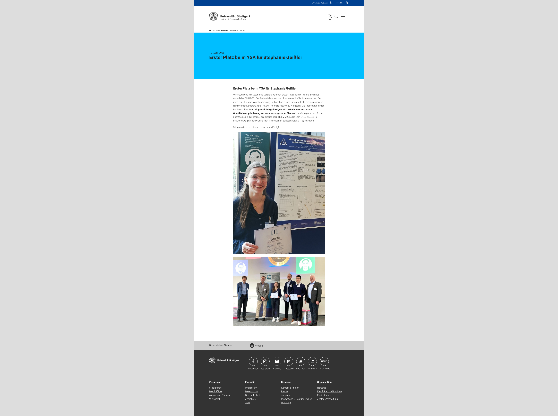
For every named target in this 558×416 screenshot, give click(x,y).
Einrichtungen (324, 395)
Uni (320, 3)
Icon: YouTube (300, 361)
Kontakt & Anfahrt (290, 387)
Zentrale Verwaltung (327, 398)
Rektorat (321, 387)
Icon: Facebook (253, 361)
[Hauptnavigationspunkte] (343, 16)
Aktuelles (224, 30)
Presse (284, 391)
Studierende (215, 387)
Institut (216, 30)
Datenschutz (251, 391)
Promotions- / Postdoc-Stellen (296, 398)
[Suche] (336, 16)
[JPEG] (279, 193)
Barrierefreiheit (252, 395)
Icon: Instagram (265, 361)
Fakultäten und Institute (329, 391)
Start (210, 30)
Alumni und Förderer (219, 395)
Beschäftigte (215, 391)
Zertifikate (250, 398)
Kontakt (259, 345)
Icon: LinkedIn (312, 361)
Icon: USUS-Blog (324, 361)
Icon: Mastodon (288, 361)
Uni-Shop (286, 402)
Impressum (251, 387)
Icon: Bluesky (277, 361)
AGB (247, 402)
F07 (339, 3)
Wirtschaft (214, 398)
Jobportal (286, 395)
